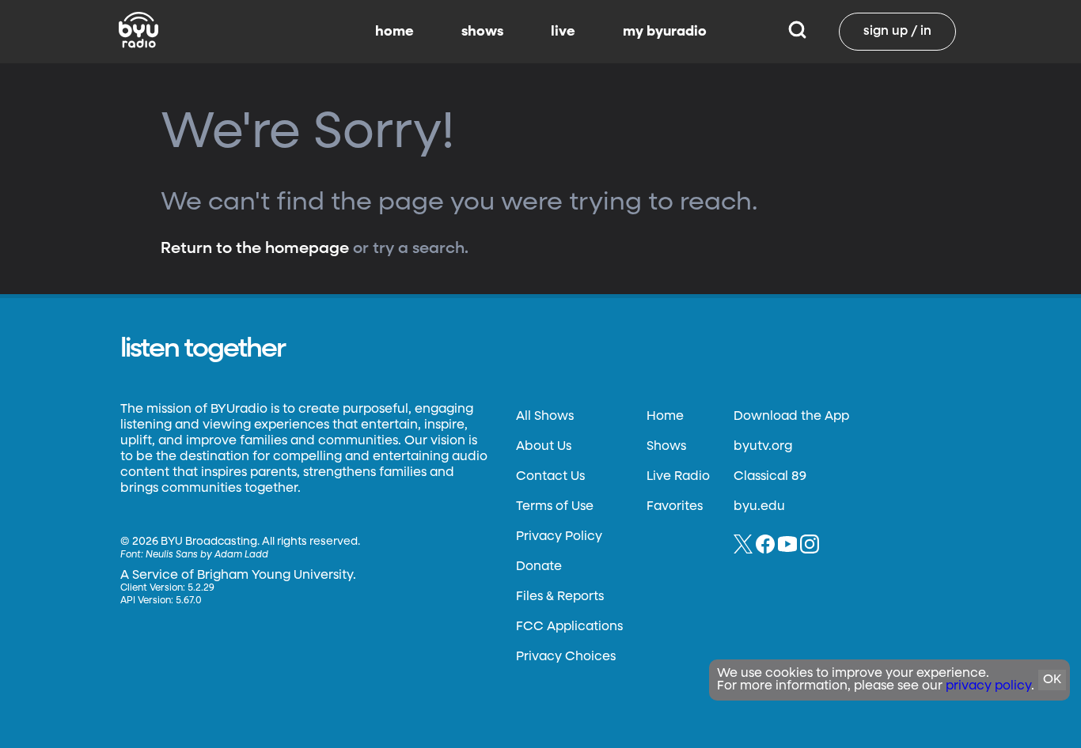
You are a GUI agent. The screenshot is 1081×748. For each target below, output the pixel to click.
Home (665, 416)
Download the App (791, 416)
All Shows (545, 416)
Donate (539, 567)
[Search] (797, 32)
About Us (543, 446)
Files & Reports (560, 597)
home (394, 32)
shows (482, 32)
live (563, 32)
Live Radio (678, 476)
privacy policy (988, 686)
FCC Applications (569, 627)
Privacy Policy (559, 537)
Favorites (675, 507)
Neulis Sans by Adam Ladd (207, 555)
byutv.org (763, 446)
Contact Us (550, 476)
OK (1052, 680)
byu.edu (759, 507)
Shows (666, 446)
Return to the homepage (255, 248)
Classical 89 (770, 476)
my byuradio (665, 32)
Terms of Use (555, 507)
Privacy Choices (566, 657)
